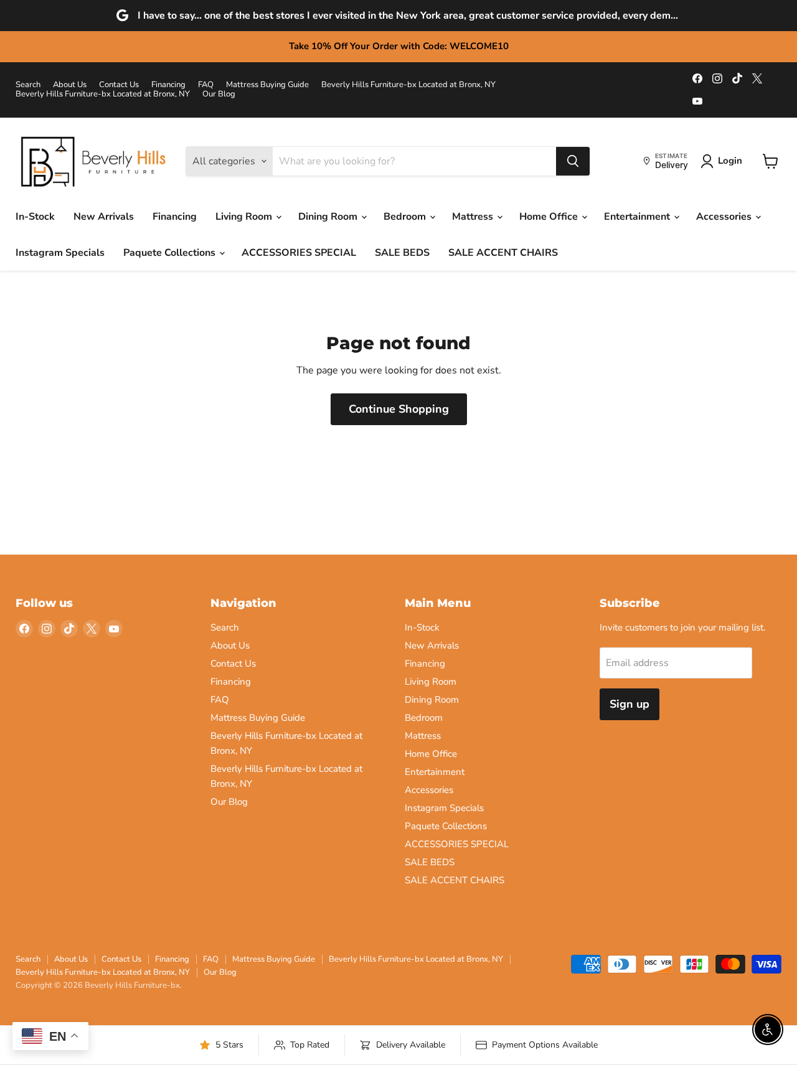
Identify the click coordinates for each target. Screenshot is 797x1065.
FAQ (206, 85)
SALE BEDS (402, 253)
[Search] (573, 161)
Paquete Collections (170, 253)
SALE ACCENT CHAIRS (503, 253)
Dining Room (329, 216)
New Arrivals (103, 216)
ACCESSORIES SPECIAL (299, 253)
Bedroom (406, 216)
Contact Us (119, 85)
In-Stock (35, 216)
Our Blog (218, 94)
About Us (70, 85)
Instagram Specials (60, 253)
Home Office (549, 216)
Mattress (474, 216)
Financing (168, 85)
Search (28, 85)
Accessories (725, 216)
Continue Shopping (399, 408)
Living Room (245, 216)
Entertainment (638, 216)
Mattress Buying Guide (267, 85)
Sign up (629, 704)
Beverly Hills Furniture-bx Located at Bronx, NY (408, 85)
